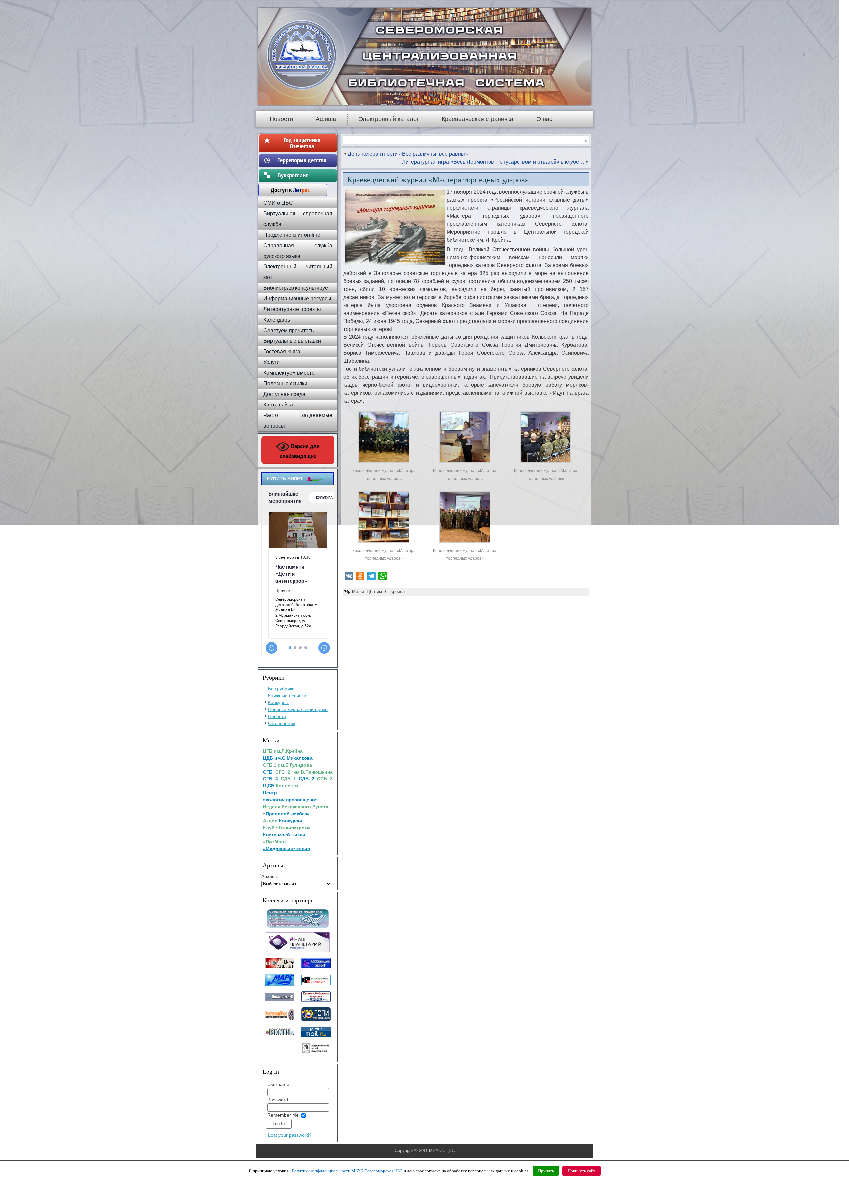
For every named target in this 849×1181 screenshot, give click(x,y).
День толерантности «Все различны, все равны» (408, 154)
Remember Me (283, 1115)
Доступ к (287, 190)
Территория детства (302, 160)
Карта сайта (278, 404)
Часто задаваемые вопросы (297, 420)
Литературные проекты (292, 309)
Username (278, 1084)
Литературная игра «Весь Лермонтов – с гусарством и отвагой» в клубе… (493, 162)
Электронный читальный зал (297, 272)
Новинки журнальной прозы (298, 709)
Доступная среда (284, 394)
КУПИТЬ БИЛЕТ (285, 478)
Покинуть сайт (581, 1170)
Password (277, 1099)
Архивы (269, 876)
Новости (281, 119)
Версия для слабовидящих (300, 451)
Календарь (276, 320)
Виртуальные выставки (292, 341)
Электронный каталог (389, 119)
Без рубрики (281, 688)
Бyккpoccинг (302, 175)
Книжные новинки (287, 695)
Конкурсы (278, 702)
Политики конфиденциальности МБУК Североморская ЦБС (347, 1170)
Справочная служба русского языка (297, 251)
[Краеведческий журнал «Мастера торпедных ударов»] (384, 462)
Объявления (281, 723)
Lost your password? (290, 1135)
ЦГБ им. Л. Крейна (386, 591)
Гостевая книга (281, 351)
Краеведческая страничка (477, 119)
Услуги (271, 362)
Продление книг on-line (291, 235)
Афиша (326, 119)
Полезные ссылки (285, 383)
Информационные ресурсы (297, 298)
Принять (546, 1170)
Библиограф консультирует (296, 288)
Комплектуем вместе (289, 373)
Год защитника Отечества (302, 143)
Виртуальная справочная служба (297, 219)
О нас (544, 119)
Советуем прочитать (288, 330)
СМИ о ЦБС (278, 203)
